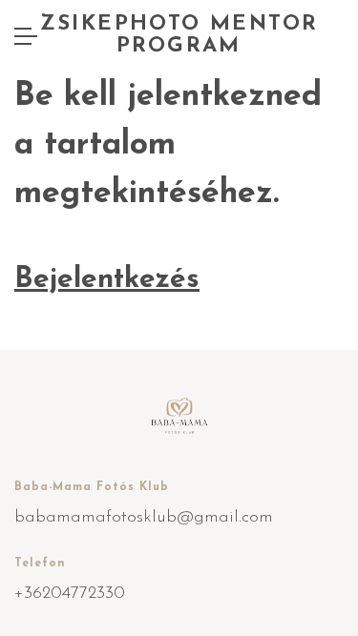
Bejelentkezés (107, 280)
